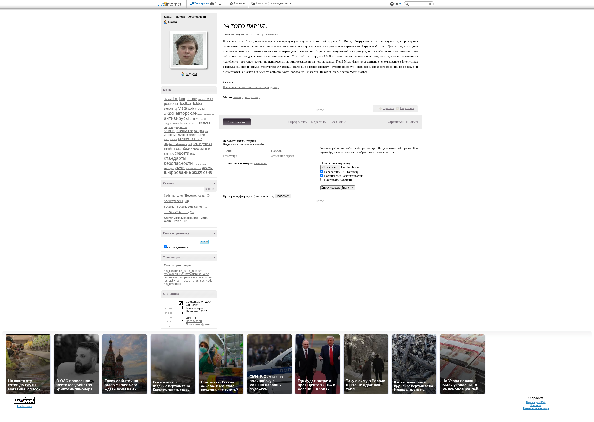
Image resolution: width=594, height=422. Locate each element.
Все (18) (210, 188)
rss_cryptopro (172, 284)
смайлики (260, 163)
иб (206, 131)
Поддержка (392, 4)
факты (207, 168)
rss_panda (185, 277)
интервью (170, 134)
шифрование (177, 172)
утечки (180, 168)
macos (201, 99)
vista (182, 108)
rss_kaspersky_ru (175, 271)
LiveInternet (170, 4)
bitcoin (167, 99)
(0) (208, 195)
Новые (412, 122)
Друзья (180, 16)
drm (174, 99)
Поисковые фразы (198, 324)
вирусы (168, 127)
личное (183, 134)
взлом (204, 123)
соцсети (182, 153)
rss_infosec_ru (185, 280)
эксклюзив (202, 172)
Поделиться (407, 108)
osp (209, 98)
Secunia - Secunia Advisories (183, 206)
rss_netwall (171, 277)
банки (176, 123)
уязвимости (193, 168)
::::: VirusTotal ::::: (176, 212)
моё (190, 144)
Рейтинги (239, 3)
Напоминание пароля (281, 156)
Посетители (194, 321)
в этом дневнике (177, 247)
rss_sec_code (204, 280)
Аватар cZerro (188, 49)
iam (182, 99)
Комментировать (237, 122)
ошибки (183, 148)
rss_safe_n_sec (203, 277)
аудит (168, 123)
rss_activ (169, 280)
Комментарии (197, 16)
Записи (168, 16)
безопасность (189, 123)
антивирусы (176, 118)
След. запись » (340, 122)
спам (192, 153)
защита (199, 131)
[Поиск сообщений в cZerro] (204, 242)
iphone (191, 99)
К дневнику (318, 122)
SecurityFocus (173, 201)
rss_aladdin (171, 274)
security (171, 108)
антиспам (198, 119)
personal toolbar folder (183, 103)
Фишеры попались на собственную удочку (251, 87)
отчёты (169, 149)
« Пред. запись (297, 122)
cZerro (165, 22)
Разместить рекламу (536, 408)
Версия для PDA (536, 402)
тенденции (200, 164)
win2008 (169, 113)
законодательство (178, 131)
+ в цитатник (270, 34)
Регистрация (201, 3)
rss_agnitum (194, 271)
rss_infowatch (188, 274)
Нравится (388, 108)
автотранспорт (205, 114)
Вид (397, 4)
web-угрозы (196, 108)
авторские (186, 113)
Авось (259, 3)
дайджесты (180, 127)
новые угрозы (202, 144)
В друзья (191, 74)
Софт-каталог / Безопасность (184, 195)
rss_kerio (203, 274)
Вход (218, 3)
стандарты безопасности (178, 161)
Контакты (535, 405)
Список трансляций (177, 265)
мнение (182, 144)
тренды (169, 168)
